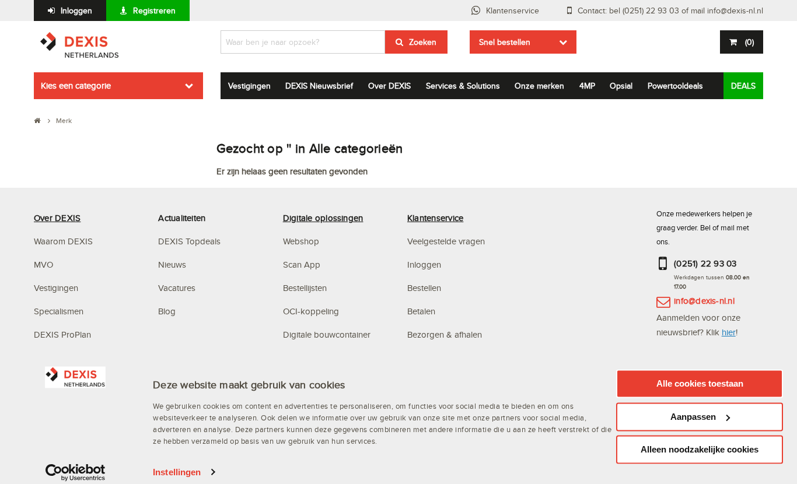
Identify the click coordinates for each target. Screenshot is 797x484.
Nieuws (172, 264)
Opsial (621, 86)
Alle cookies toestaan (699, 383)
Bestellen (424, 288)
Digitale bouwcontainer (326, 334)
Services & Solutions (463, 86)
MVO (43, 264)
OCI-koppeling (311, 311)
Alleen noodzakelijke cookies (699, 449)
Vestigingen (249, 86)
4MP (587, 86)
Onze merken (539, 86)
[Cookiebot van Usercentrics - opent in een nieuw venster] (76, 472)
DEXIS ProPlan (62, 334)
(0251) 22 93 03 (705, 263)
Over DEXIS (389, 86)
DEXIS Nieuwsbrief (319, 86)
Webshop (301, 241)
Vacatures (176, 288)
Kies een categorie (76, 85)
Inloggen (76, 10)
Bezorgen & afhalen (444, 334)
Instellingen (177, 472)
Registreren (154, 10)
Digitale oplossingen (323, 218)
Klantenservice (512, 10)
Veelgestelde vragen (447, 241)
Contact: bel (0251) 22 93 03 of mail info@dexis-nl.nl (670, 10)
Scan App (301, 264)
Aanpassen (693, 417)
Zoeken (422, 42)
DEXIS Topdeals (189, 241)
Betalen (421, 311)
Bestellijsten (305, 288)
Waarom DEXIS (63, 241)
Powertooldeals (675, 86)
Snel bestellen (504, 42)
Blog (167, 311)
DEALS (743, 86)
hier (729, 332)
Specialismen (58, 311)
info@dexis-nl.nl (704, 300)
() (749, 42)
